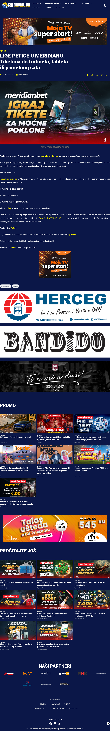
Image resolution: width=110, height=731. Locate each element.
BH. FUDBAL (69, 3)
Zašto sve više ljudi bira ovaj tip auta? (15, 437)
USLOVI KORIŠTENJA (39, 709)
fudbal (8, 208)
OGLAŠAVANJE (54, 704)
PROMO (48, 7)
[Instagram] (55, 723)
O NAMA (43, 704)
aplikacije (72, 234)
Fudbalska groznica (8, 179)
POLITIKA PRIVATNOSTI (58, 709)
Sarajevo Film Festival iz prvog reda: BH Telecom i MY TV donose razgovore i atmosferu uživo (53, 470)
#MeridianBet (5, 286)
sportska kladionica (49, 156)
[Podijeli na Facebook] (87, 75)
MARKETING (59, 7)
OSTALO (35, 7)
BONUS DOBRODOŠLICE (50, 218)
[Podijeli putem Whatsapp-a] (106, 75)
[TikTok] (59, 723)
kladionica (12, 247)
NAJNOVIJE (36, 3)
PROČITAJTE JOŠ (18, 550)
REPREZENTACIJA (52, 3)
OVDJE (14, 228)
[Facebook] (50, 723)
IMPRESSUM (73, 709)
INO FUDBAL (85, 3)
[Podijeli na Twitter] (92, 75)
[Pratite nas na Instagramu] (97, 75)
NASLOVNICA (55, 699)
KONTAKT (67, 704)
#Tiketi (15, 286)
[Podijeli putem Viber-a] (101, 75)
